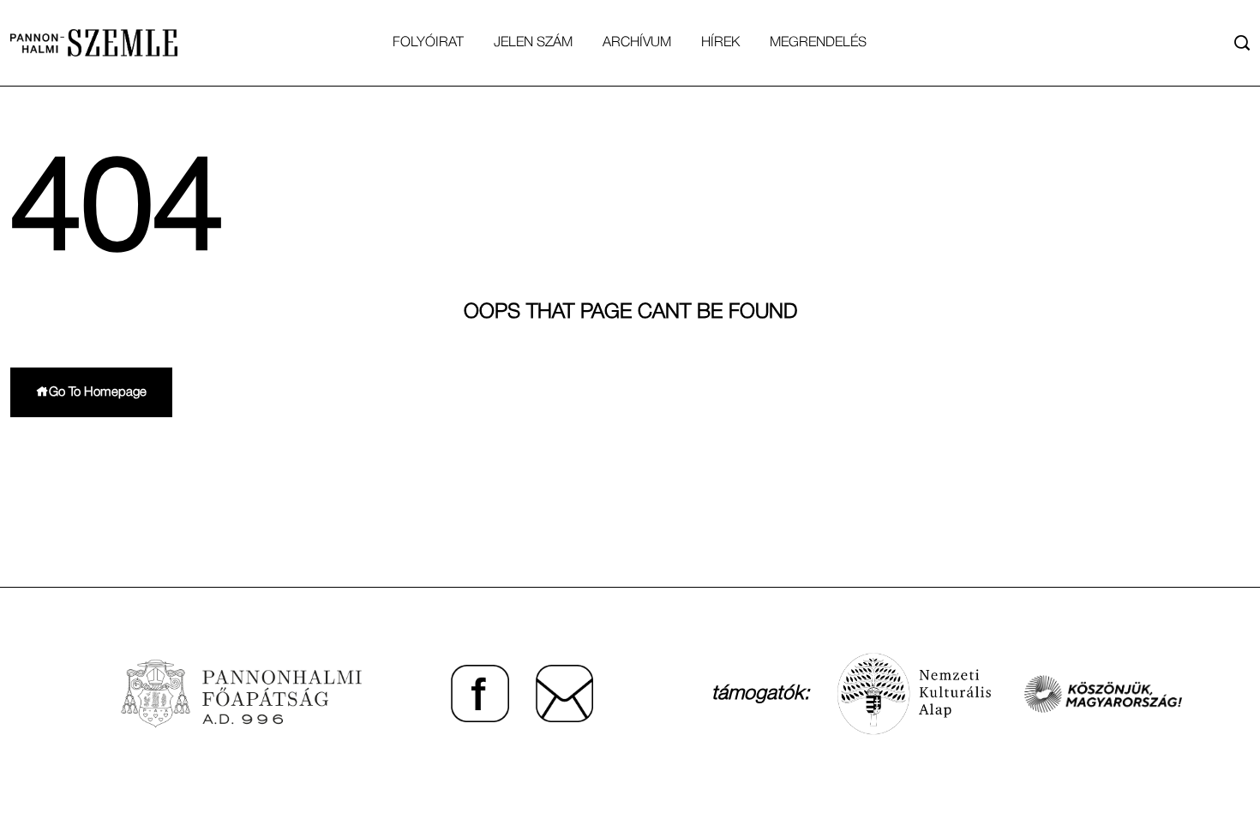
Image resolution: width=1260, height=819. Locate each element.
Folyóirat (428, 43)
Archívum (637, 43)
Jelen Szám (533, 43)
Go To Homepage (98, 392)
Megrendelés (818, 43)
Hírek (720, 43)
